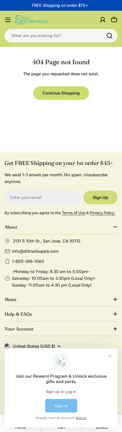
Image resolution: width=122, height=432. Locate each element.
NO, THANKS (89, 239)
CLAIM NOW (89, 230)
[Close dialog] (114, 185)
